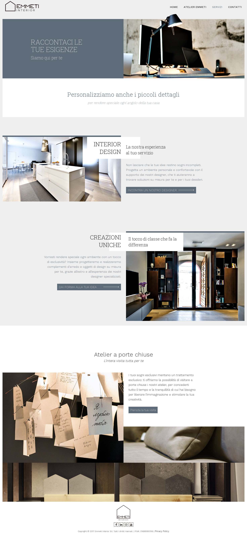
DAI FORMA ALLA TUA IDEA (78, 287)
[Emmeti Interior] (22, 7)
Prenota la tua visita (143, 410)
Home (174, 7)
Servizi (217, 7)
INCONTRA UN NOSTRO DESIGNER (152, 190)
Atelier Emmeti (195, 7)
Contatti (235, 7)
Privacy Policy (162, 531)
